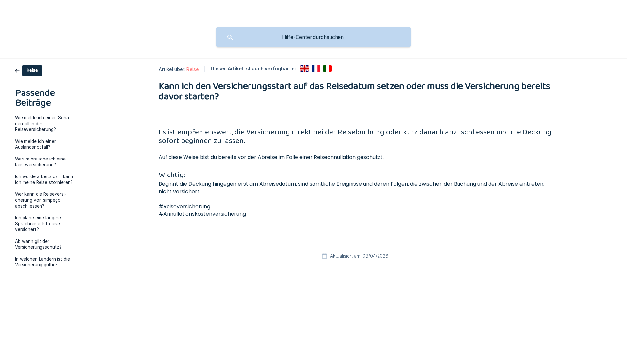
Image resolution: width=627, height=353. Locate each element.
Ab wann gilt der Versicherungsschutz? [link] (38, 244)
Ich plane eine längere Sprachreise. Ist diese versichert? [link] (38, 223)
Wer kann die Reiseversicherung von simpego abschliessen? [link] (41, 200)
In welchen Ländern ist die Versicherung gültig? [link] (42, 261)
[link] (28, 70)
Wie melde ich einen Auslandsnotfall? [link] (36, 144)
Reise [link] (192, 69)
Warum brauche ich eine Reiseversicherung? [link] (40, 161)
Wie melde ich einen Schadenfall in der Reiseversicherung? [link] (43, 123)
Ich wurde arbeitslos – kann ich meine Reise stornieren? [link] (44, 179)
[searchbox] (313, 37)
